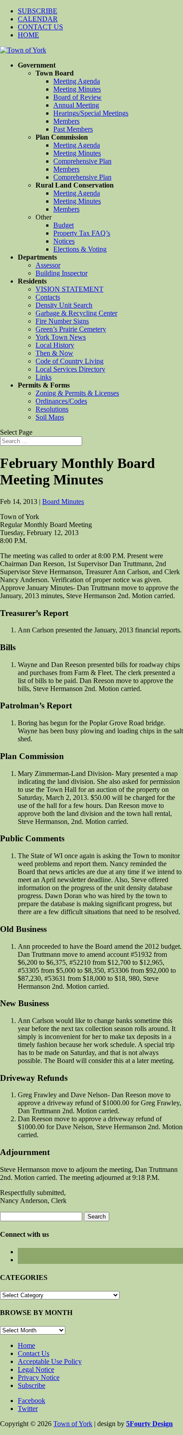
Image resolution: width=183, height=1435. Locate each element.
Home (26, 1345)
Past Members (73, 129)
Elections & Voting (80, 249)
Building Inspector (62, 273)
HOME (28, 35)
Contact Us (33, 1353)
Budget (63, 225)
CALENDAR (38, 19)
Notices (64, 241)
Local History (55, 345)
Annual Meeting (76, 105)
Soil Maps (50, 417)
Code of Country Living (69, 361)
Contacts (48, 297)
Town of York (72, 1423)
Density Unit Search (64, 305)
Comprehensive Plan (82, 161)
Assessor (48, 265)
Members (66, 121)
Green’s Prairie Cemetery (71, 329)
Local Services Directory (70, 369)
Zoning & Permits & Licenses (77, 393)
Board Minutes (63, 501)
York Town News (61, 337)
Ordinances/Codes (61, 401)
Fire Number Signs (62, 321)
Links (44, 377)
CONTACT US (40, 27)
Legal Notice (36, 1369)
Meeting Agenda (76, 81)
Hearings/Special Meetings (90, 113)
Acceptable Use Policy (50, 1361)
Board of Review (77, 97)
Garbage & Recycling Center (76, 313)
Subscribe (31, 1385)
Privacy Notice (39, 1377)
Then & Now (54, 353)
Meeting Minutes (77, 89)
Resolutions (52, 409)
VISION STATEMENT (69, 289)
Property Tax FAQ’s (81, 233)
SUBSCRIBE (37, 11)
